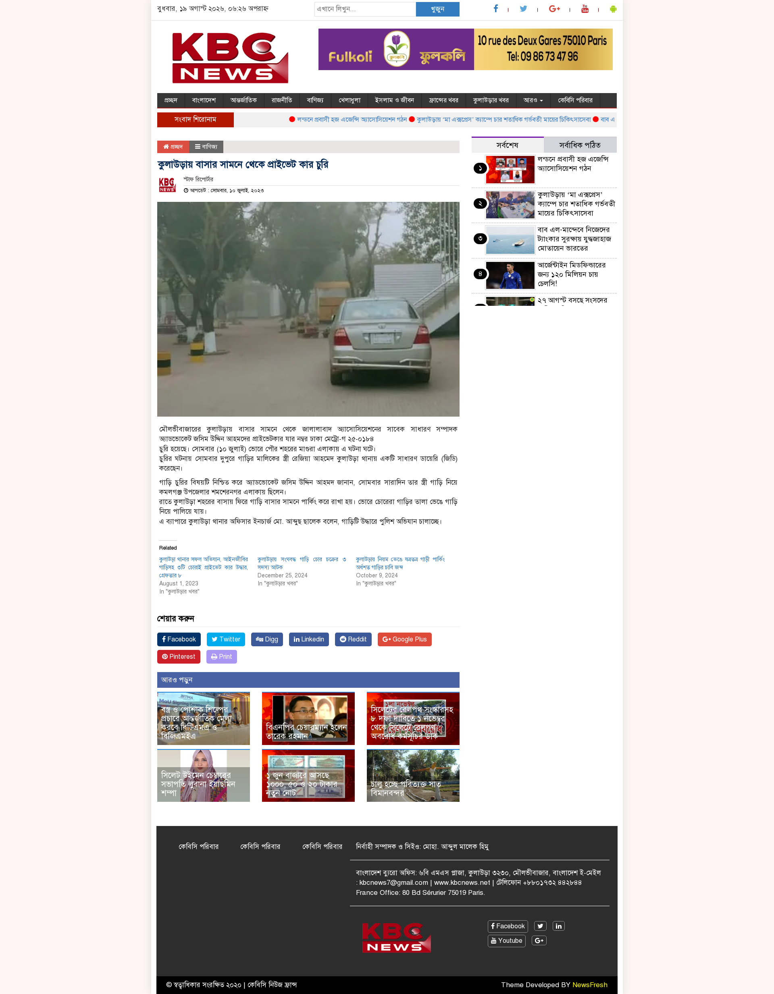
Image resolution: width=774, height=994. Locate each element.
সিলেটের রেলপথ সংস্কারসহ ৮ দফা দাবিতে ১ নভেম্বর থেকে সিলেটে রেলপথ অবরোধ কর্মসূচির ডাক (412, 723)
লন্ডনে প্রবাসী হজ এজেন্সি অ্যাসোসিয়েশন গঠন (333, 120)
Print (224, 657)
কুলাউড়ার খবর (491, 100)
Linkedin (312, 639)
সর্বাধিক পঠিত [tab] (580, 145)
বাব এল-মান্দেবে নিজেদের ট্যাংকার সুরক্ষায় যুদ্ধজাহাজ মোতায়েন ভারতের (574, 239)
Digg (270, 639)
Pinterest (182, 657)
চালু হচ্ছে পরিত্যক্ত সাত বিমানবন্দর (406, 788)
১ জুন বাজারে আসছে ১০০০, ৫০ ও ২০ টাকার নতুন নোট (301, 784)
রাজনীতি (282, 100)
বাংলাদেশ (204, 100)
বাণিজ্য (315, 100)
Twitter (229, 639)
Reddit (356, 639)
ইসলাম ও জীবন (394, 100)
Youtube (509, 941)
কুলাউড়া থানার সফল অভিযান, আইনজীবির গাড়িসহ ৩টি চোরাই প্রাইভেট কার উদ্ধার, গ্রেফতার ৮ (203, 567)
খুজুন (437, 9)
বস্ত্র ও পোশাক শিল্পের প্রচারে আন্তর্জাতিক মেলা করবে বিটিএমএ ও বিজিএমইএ (196, 723)
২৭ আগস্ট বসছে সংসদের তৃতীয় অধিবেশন (573, 305)
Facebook (181, 639)
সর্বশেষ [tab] (507, 145)
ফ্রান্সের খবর (443, 100)
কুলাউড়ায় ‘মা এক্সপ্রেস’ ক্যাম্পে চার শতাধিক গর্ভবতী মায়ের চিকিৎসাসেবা (485, 120)
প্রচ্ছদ (170, 100)
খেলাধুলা (349, 100)
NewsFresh (590, 985)
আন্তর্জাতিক (244, 100)
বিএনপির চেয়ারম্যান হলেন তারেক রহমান (306, 731)
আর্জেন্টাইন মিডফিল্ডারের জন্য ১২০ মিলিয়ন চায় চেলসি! (572, 274)
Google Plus (409, 639)
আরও (531, 100)
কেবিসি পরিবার (575, 100)
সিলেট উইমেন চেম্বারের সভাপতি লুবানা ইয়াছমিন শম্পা (198, 784)
